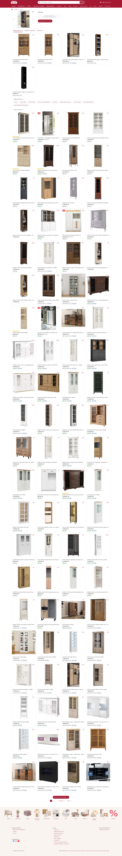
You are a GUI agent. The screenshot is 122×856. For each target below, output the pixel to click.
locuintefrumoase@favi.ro (19, 829)
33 (108, 405)
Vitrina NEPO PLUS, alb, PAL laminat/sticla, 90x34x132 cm (50, 494)
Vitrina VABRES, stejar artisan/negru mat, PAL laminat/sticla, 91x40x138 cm (54, 202)
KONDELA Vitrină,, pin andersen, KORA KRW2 (47, 365)
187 (58, 340)
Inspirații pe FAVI (57, 834)
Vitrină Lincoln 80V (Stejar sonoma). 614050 (97, 689)
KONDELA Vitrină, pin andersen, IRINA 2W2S (97, 332)
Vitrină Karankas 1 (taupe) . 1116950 (45, 689)
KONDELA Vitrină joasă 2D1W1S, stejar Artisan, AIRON (24, 592)
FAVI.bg (100, 850)
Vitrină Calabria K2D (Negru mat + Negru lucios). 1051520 (50, 786)
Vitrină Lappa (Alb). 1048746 (19, 429)
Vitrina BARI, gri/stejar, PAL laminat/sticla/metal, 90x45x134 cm (51, 624)
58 (33, 307)
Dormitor (85, 818)
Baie (66, 818)
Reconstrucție (47, 818)
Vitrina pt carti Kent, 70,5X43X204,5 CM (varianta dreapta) (100, 202)
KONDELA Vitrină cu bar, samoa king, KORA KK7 (72, 494)
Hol (104, 818)
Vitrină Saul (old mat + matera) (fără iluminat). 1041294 (74, 332)
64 (83, 470)
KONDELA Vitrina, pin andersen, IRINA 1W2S (47, 462)
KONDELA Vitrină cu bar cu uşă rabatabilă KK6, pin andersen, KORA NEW (29, 365)
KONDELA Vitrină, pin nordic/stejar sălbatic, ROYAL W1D (74, 592)
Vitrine (21, 9)
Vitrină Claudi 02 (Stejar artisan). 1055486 (46, 657)
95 (108, 275)
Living (75, 818)
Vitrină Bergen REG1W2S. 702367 (44, 59)
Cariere (14, 833)
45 (33, 470)
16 (58, 372)
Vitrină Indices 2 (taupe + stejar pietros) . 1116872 (73, 754)
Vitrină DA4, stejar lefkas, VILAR (69, 170)
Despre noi (56, 829)
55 (58, 729)
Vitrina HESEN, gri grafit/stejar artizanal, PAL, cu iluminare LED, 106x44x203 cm (80, 559)
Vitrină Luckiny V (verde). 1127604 (69, 300)
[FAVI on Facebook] (13, 841)
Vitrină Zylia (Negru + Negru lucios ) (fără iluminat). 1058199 (26, 92)
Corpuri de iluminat (37, 819)
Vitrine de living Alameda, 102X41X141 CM (71, 235)
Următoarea (60, 800)
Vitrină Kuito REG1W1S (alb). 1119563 (21, 721)
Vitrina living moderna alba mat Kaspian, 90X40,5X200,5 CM (100, 137)
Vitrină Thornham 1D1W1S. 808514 (20, 332)
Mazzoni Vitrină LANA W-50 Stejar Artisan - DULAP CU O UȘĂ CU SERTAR (29, 300)
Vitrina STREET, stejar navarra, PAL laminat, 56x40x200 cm (75, 527)
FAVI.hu (79, 850)
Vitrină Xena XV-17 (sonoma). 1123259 (95, 657)
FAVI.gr (104, 850)
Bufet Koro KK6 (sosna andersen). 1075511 (46, 721)
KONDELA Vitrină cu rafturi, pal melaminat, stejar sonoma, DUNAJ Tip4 (53, 429)
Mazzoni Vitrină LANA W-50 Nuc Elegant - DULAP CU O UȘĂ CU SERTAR (29, 235)
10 (58, 405)
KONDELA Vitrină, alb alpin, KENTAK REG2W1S (72, 462)
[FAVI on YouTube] (18, 841)
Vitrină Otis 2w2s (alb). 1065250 (20, 754)
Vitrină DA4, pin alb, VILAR (68, 202)
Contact (14, 831)
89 (83, 372)
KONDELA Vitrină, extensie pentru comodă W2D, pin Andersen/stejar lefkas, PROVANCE (57, 235)
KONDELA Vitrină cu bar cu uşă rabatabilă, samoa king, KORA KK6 (101, 300)
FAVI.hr (83, 850)
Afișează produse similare (45, 21)
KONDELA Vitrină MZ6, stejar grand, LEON (46, 397)
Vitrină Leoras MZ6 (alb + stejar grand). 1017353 (23, 397)
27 (108, 210)
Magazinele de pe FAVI (59, 831)
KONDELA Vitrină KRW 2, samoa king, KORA (47, 170)
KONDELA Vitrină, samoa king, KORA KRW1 (22, 267)
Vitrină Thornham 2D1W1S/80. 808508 (21, 170)
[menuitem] (14, 6)
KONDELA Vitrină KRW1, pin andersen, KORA (97, 559)
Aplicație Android (105, 829)
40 (58, 210)
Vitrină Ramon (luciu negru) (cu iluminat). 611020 (98, 786)
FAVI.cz (68, 850)
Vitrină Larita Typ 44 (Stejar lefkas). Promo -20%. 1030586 (100, 624)
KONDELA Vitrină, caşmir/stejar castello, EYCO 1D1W (98, 592)
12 (108, 502)
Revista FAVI (56, 836)
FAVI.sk (72, 850)
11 (83, 178)
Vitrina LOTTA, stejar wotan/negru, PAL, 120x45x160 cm (25, 462)
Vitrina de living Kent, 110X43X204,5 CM (71, 137)
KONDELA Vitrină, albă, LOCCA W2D (21, 527)
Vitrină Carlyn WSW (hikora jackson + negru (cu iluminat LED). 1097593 (78, 59)
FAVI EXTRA (56, 840)
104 (58, 145)
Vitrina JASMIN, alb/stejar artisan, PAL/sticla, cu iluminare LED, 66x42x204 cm (55, 559)
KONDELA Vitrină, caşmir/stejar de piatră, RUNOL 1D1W (25, 624)
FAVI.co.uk (95, 850)
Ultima (68, 800)
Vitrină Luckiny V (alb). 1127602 (19, 657)
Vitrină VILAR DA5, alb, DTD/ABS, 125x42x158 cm (98, 235)
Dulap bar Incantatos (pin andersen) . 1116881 (23, 689)
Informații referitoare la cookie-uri (61, 843)
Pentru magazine (57, 838)
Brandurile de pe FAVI (58, 833)
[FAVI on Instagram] (16, 841)
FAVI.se (91, 850)
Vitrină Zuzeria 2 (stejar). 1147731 (94, 754)
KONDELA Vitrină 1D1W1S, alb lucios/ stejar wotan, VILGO (100, 527)
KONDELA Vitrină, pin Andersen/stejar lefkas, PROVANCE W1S (76, 429)
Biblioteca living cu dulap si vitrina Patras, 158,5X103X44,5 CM (76, 267)
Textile (27, 818)
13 (58, 113)
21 (58, 275)
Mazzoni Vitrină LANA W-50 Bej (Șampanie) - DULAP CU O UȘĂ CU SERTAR (104, 267)
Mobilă (8, 818)
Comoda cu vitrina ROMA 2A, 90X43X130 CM (47, 332)
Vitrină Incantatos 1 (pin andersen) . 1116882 (47, 267)
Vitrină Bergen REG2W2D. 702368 (20, 59)
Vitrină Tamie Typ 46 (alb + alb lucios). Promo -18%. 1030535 (100, 721)
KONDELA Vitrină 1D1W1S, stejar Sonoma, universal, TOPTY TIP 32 (52, 592)
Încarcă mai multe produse (60, 797)
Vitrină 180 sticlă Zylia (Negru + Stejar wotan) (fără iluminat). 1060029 (102, 59)
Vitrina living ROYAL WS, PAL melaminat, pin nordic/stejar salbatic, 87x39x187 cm (31, 137)
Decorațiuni (18, 818)
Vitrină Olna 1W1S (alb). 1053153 (69, 657)
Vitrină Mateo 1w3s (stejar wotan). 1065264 (96, 429)
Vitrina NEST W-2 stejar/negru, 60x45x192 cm (97, 462)
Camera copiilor (94, 819)
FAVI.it (87, 850)
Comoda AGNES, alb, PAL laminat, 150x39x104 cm (24, 559)
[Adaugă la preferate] (34, 178)
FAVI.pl (75, 850)
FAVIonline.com (16, 850)
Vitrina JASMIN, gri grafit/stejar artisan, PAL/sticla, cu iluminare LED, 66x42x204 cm (31, 202)
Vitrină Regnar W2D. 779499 (19, 494)
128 (108, 535)
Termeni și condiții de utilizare (60, 842)
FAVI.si (107, 850)
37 (83, 405)
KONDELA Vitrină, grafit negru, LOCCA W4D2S (97, 365)
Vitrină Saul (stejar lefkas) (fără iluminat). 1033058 (24, 786)
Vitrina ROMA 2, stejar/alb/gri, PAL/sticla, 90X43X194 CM (49, 137)
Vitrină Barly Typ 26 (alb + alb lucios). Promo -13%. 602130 (50, 754)
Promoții (113, 818)
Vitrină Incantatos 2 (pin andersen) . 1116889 (72, 365)
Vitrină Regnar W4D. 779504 (68, 397)
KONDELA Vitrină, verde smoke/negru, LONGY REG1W (99, 397)
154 (33, 145)
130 (33, 340)
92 (33, 243)
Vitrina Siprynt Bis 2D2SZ (68, 624)
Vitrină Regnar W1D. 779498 (93, 494)
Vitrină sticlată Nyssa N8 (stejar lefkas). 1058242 (48, 300)
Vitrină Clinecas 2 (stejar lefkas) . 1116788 (71, 786)
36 (108, 34)
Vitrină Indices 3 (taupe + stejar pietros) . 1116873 (73, 721)
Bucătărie (56, 818)
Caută (82, 2)
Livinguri (16, 9)
